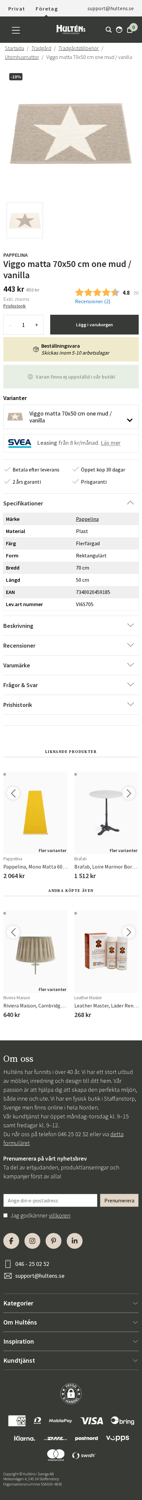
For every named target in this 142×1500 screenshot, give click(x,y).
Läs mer (111, 443)
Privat (16, 8)
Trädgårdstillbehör (78, 48)
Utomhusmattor (22, 57)
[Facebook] (11, 1241)
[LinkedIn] (75, 1241)
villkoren (59, 1215)
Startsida (14, 48)
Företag (47, 8)
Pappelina (15, 255)
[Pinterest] (53, 1241)
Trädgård (41, 48)
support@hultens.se (39, 1275)
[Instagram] (32, 1241)
